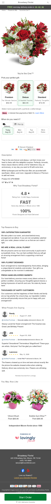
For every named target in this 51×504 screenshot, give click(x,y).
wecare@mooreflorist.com (25, 463)
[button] (46, 499)
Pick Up (20, 124)
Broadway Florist (25, 2)
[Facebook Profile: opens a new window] (23, 470)
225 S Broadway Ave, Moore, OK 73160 (26, 458)
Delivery (7, 125)
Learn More (39, 113)
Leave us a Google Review (25, 477)
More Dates (43, 131)
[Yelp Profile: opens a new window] (28, 470)
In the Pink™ (22, 358)
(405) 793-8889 (25, 460)
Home (4, 10)
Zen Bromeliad (23, 340)
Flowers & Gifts (12, 10)
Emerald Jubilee (23, 320)
